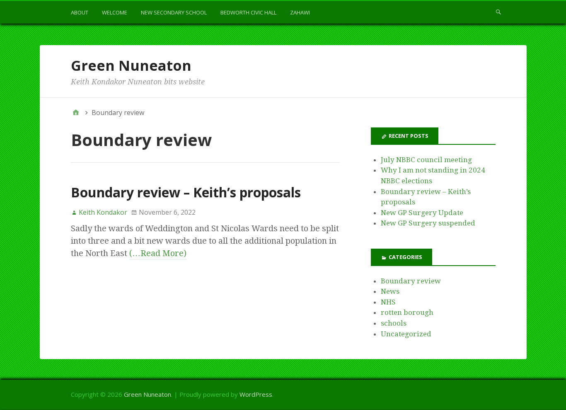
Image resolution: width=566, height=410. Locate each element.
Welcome (114, 12)
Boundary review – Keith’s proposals (186, 192)
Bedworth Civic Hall (248, 12)
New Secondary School (174, 12)
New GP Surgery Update (422, 213)
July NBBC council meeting (426, 160)
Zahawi (300, 12)
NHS (388, 302)
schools (393, 323)
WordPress (255, 394)
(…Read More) (157, 253)
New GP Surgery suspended (428, 223)
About (79, 12)
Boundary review (411, 281)
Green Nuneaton (131, 65)
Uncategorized (406, 334)
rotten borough (407, 312)
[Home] (76, 112)
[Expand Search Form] (498, 12)
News (390, 291)
